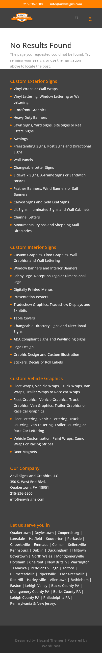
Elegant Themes (50, 640)
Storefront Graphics (30, 109)
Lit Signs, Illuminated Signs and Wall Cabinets (52, 209)
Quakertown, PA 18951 (29, 487)
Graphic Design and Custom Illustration (46, 354)
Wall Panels (23, 159)
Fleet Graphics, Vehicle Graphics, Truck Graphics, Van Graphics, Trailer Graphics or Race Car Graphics (50, 405)
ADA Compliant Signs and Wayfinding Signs (50, 339)
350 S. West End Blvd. (28, 481)
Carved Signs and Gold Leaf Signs (41, 202)
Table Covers (24, 318)
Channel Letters (27, 217)
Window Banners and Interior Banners (45, 268)
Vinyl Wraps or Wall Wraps (36, 88)
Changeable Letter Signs (34, 167)
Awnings (21, 138)
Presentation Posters (31, 296)
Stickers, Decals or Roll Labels (38, 362)
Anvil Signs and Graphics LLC (34, 475)
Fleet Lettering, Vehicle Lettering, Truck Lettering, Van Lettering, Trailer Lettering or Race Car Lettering (50, 424)
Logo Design (24, 346)
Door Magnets (25, 451)
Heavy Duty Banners (30, 117)
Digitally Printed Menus (33, 289)
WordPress (51, 646)
